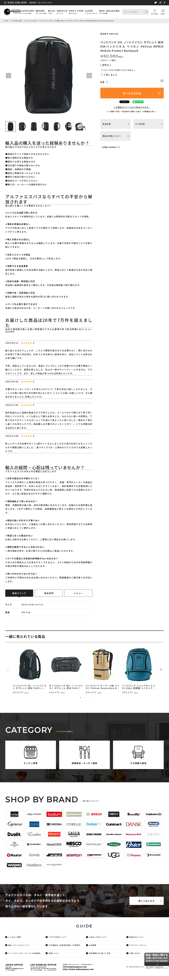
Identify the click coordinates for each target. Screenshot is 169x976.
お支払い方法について (98, 937)
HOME (6, 21)
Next (89, 75)
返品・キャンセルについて (19, 945)
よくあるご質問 (14, 937)
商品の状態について (111, 136)
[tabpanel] (30, 671)
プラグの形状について (58, 937)
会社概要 (92, 945)
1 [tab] (80, 697)
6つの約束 (140, 124)
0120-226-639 (17, 2)
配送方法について (136, 937)
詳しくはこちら (146, 900)
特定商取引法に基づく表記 (100, 953)
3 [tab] (88, 697)
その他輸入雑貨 (16, 21)
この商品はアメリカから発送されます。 (132, 107)
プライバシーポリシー (138, 945)
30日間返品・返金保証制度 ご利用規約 (64, 945)
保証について (54, 953)
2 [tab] (84, 697)
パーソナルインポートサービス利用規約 (24, 953)
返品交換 (106, 124)
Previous (8, 75)
